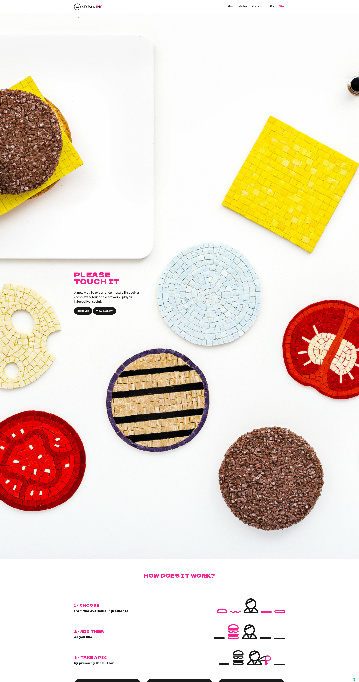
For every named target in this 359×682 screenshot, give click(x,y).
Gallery (243, 6)
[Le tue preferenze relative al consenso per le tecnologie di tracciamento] (354, 679)
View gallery (104, 311)
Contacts (257, 6)
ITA (272, 6)
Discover (83, 311)
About (230, 6)
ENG (281, 6)
